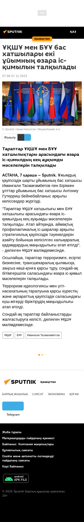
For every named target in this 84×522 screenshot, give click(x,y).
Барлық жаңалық (15, 394)
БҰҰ (19, 335)
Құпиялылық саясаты (17, 450)
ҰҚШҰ (7, 335)
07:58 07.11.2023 (14, 76)
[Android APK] (16, 479)
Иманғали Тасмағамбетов (43, 335)
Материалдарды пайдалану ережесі (28, 438)
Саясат (37, 394)
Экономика (56, 394)
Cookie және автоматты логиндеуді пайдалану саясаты (28, 458)
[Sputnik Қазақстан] (13, 33)
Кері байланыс (13, 466)
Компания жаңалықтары (36, 444)
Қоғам (74, 394)
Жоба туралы (12, 432)
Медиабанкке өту (49, 129)
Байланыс (9, 444)
